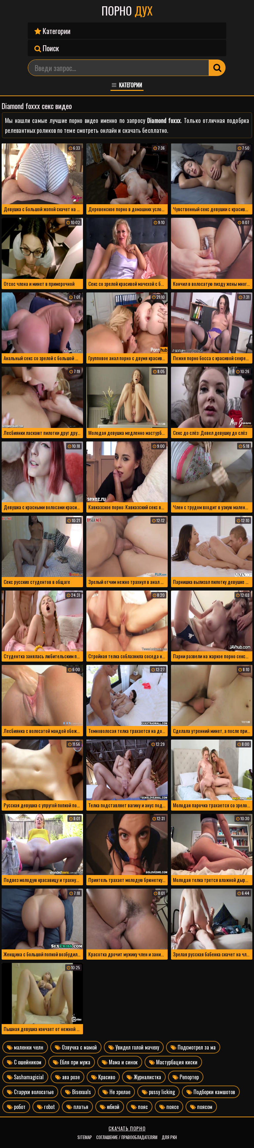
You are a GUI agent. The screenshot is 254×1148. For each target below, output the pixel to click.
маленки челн (28, 1047)
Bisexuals (81, 1092)
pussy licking (161, 1092)
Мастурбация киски (176, 1062)
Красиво (106, 1077)
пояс (142, 1107)
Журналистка (146, 1077)
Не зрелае (119, 1092)
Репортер (188, 1077)
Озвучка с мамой (79, 1047)
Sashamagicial (28, 1077)
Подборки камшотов (213, 1092)
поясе (172, 1107)
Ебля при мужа (74, 1062)
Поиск (50, 48)
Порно (127, 10)
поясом (204, 1107)
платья (80, 1107)
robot (49, 1107)
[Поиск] (217, 67)
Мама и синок (122, 1062)
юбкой (112, 1107)
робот (19, 1107)
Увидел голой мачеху (136, 1047)
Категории (55, 30)
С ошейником (27, 1062)
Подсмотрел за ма (196, 1047)
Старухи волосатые (33, 1092)
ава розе (70, 1077)
